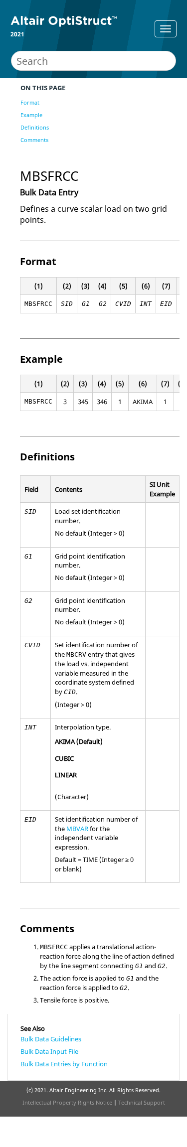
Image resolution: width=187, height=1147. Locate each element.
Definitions (34, 127)
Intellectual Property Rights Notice (67, 1102)
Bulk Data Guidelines (50, 1038)
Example (31, 115)
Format (29, 102)
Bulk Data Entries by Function (64, 1063)
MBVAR (77, 828)
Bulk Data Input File (49, 1051)
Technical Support (141, 1102)
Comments (34, 139)
